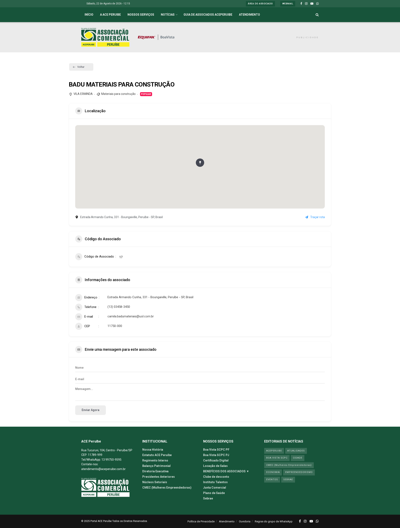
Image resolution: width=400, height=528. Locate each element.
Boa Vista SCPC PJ (216, 455)
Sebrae (208, 498)
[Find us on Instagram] (306, 4)
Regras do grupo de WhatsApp (273, 521)
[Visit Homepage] (105, 37)
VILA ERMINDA (83, 94)
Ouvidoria (244, 521)
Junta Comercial (214, 487)
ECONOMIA (273, 472)
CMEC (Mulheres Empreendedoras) (166, 487)
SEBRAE (288, 479)
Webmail (287, 3)
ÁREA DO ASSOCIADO (260, 3)
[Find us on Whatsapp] (317, 4)
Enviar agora (90, 410)
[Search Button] (317, 14)
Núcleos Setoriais (154, 482)
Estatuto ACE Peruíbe (157, 455)
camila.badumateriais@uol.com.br (131, 316)
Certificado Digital (216, 460)
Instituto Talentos (215, 482)
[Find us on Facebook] (301, 4)
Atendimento (227, 521)
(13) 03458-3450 (119, 307)
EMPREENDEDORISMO (299, 472)
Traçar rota (317, 217)
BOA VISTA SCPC (277, 457)
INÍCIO (89, 14)
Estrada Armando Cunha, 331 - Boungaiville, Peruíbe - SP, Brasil (150, 297)
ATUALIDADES (296, 450)
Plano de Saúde (214, 493)
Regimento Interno (155, 460)
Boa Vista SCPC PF (216, 449)
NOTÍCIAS (168, 14)
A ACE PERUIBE (110, 14)
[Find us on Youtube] (311, 4)
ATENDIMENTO (249, 14)
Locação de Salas (215, 466)
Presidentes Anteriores (158, 476)
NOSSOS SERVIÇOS (141, 14)
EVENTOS (272, 479)
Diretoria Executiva (155, 471)
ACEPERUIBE (274, 450)
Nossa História (152, 449)
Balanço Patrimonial (156, 466)
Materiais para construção (118, 94)
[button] (200, 162)
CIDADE (297, 457)
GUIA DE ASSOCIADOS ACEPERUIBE (208, 14)
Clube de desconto (216, 476)
